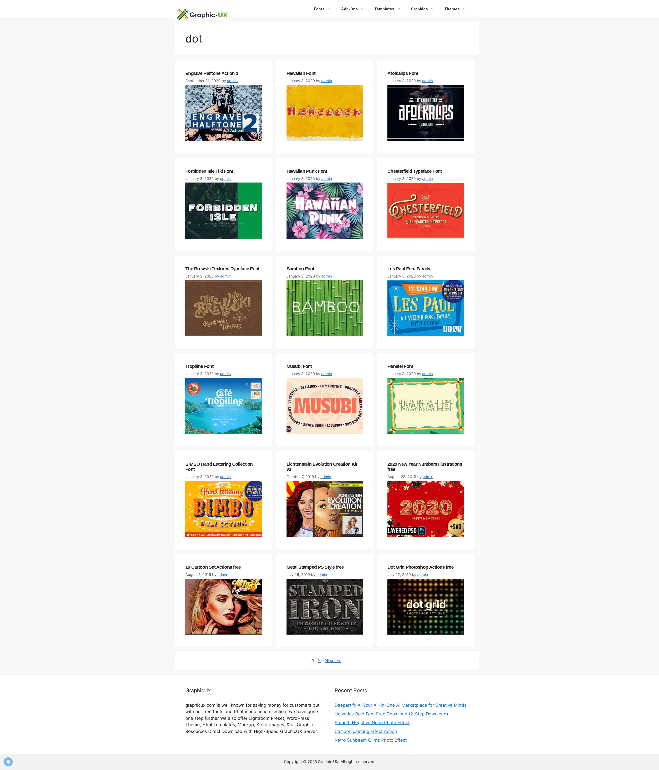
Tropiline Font (199, 366)
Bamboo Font (300, 268)
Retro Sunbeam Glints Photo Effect (371, 740)
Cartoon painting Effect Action (366, 731)
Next (333, 660)
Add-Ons (349, 9)
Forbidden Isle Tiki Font (209, 171)
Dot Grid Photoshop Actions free (420, 567)
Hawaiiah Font (301, 73)
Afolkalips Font (402, 73)
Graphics (419, 9)
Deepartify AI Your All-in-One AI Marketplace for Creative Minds (400, 705)
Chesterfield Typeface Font (414, 171)
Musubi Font (299, 366)
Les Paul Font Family (408, 268)
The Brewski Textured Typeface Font (222, 268)
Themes (452, 9)
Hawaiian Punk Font (307, 171)
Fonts (319, 9)
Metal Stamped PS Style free (315, 567)
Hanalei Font (400, 366)
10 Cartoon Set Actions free (213, 567)
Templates (384, 9)
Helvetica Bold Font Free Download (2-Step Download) (391, 713)
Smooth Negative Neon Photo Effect (372, 722)
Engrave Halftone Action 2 (211, 73)
